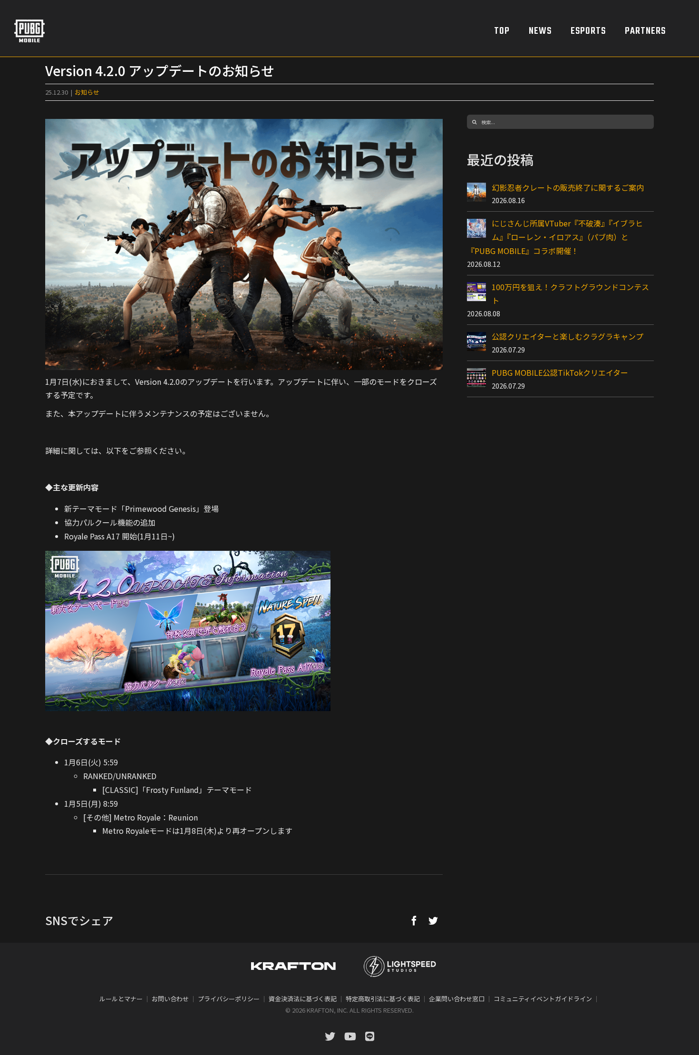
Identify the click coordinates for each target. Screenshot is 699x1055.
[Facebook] (414, 920)
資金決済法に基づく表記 (303, 998)
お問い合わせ (170, 998)
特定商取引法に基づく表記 (383, 998)
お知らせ (87, 92)
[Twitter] (433, 920)
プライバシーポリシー (229, 998)
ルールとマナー (121, 998)
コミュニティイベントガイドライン (543, 998)
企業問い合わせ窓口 (457, 998)
